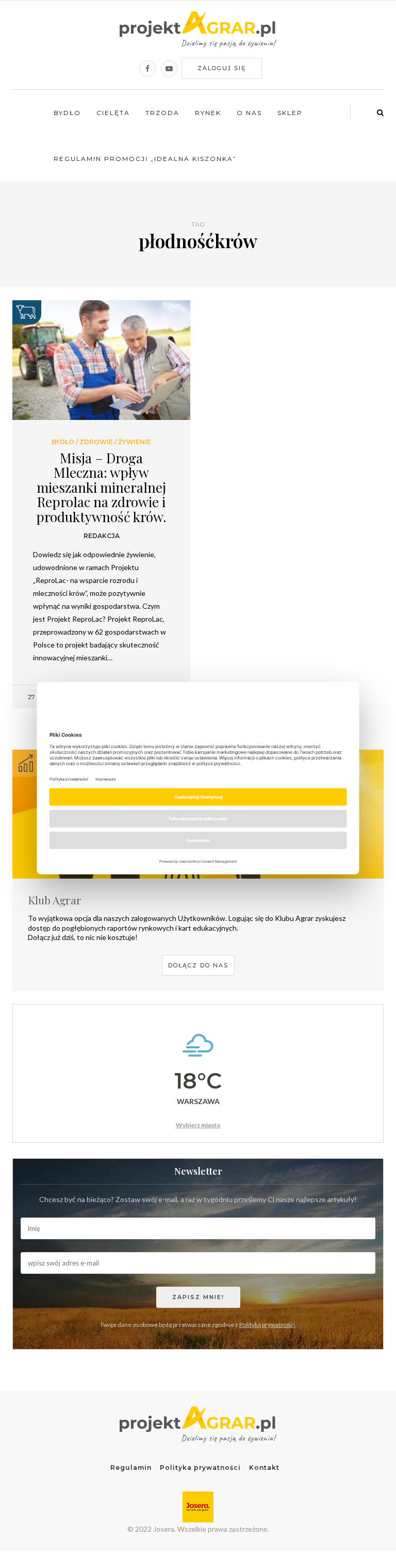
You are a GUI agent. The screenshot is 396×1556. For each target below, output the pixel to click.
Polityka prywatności (200, 1467)
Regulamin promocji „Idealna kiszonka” (145, 159)
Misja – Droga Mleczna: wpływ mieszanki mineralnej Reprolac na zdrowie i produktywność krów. (101, 487)
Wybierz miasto (198, 1125)
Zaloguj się (221, 68)
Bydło (67, 113)
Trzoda (162, 113)
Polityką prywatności (267, 1324)
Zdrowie (96, 442)
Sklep (290, 113)
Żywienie (134, 442)
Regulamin (131, 1467)
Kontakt (264, 1467)
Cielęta (113, 113)
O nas (249, 113)
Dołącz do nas (198, 965)
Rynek (208, 113)
